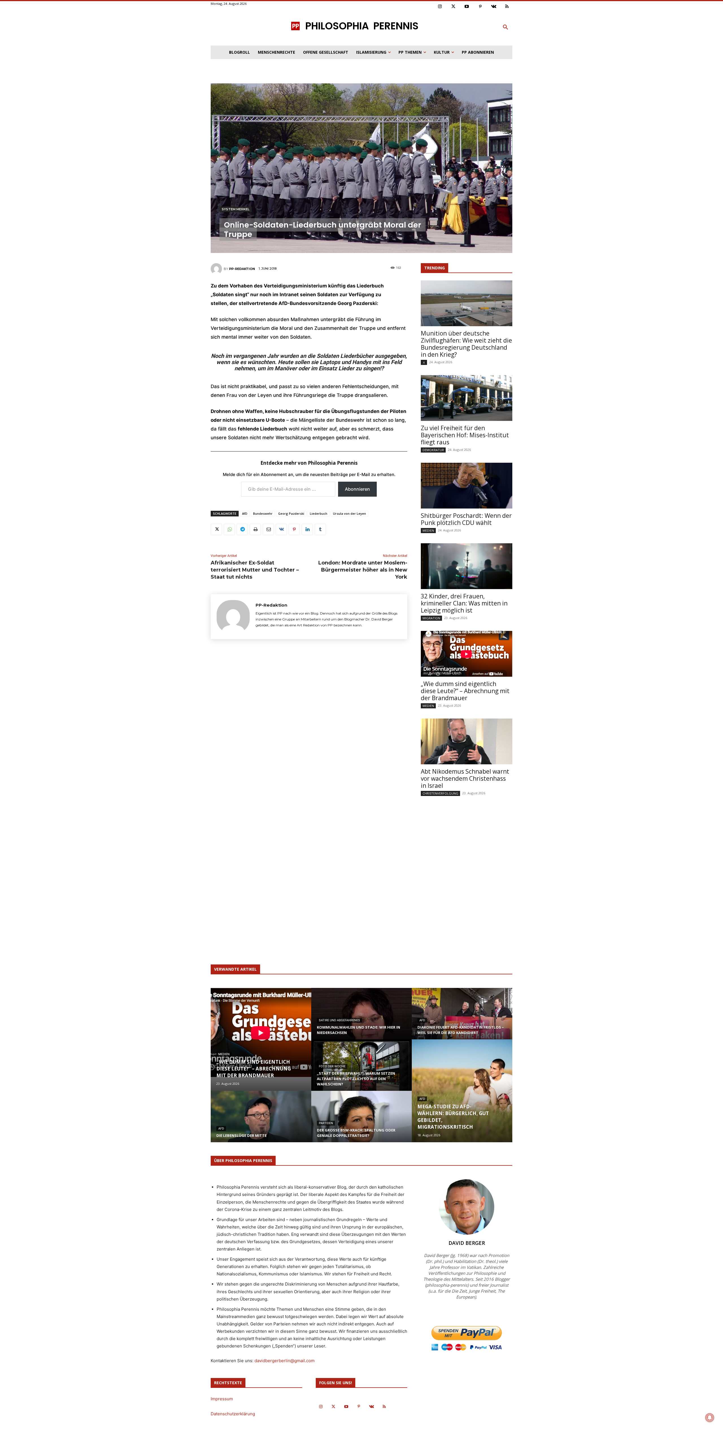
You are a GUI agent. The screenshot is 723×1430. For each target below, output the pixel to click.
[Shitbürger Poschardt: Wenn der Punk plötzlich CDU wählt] (466, 486)
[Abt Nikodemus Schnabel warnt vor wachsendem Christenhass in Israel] (466, 741)
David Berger (466, 1242)
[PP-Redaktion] (217, 268)
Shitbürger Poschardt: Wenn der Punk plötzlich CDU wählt (466, 519)
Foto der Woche (332, 1066)
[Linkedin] (307, 529)
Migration (431, 618)
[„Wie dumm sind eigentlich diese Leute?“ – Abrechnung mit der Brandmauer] (466, 654)
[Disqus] (309, 726)
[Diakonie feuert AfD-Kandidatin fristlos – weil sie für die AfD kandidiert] (462, 1019)
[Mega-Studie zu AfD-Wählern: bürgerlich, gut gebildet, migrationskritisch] (462, 1090)
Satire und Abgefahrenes (339, 1020)
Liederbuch (318, 513)
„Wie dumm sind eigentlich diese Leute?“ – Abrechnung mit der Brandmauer (465, 691)
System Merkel (235, 209)
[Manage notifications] (709, 1417)
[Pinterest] (480, 6)
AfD (244, 513)
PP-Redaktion (242, 269)
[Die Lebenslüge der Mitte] (261, 1122)
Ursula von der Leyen (349, 513)
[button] (505, 27)
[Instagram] (440, 6)
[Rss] (507, 6)
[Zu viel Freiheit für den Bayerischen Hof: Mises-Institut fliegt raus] (466, 398)
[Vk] (493, 6)
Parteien (326, 1123)
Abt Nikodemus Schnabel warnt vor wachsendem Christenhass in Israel (465, 778)
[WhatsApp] (229, 529)
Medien (428, 530)
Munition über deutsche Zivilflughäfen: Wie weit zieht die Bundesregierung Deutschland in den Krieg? (466, 343)
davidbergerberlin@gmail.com (284, 1360)
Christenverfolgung (440, 793)
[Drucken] (255, 529)
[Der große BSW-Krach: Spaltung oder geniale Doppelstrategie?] (361, 1122)
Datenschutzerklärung (233, 1413)
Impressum (222, 1398)
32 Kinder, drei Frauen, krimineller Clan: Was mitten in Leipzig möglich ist (464, 603)
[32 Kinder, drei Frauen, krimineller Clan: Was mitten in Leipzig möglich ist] (466, 566)
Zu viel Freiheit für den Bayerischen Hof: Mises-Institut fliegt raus (465, 435)
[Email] (268, 529)
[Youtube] (466, 6)
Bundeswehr (263, 513)
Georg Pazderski (291, 513)
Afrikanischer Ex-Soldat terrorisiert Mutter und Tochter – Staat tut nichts (255, 570)
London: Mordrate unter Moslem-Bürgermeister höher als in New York (362, 570)
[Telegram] (242, 529)
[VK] (281, 529)
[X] (216, 529)
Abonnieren (357, 489)
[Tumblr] (320, 529)
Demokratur (433, 450)
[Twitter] (453, 6)
